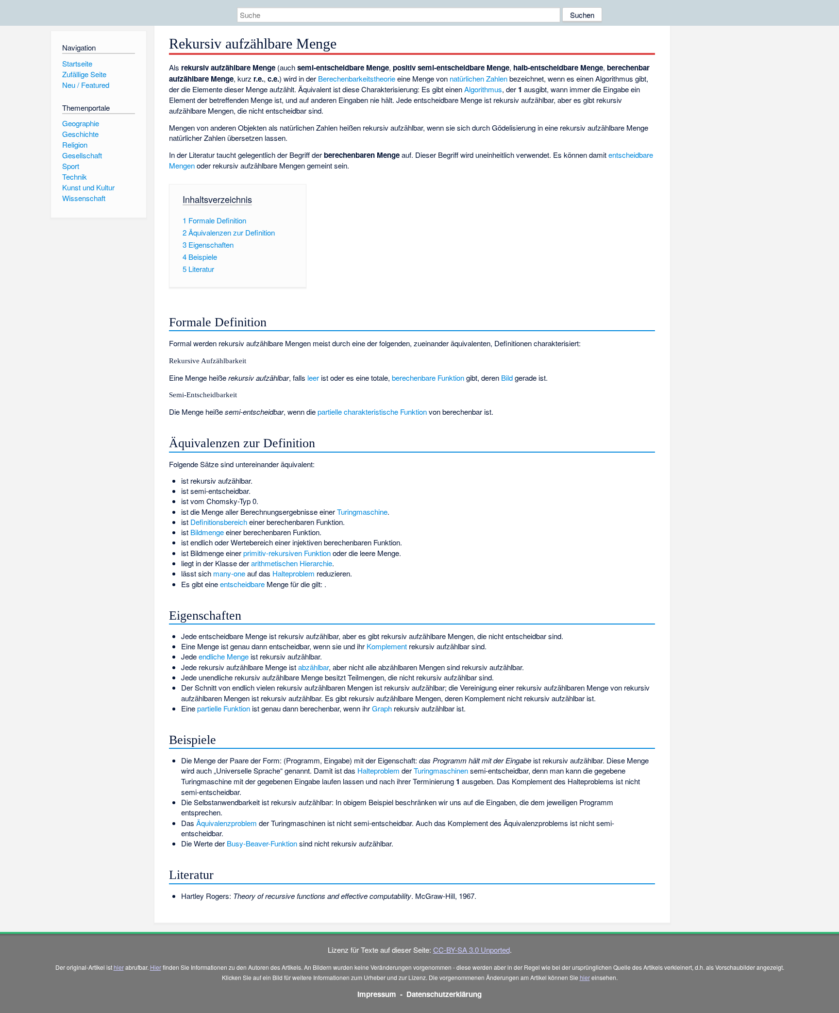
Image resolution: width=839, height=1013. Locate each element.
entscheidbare (242, 584)
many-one (229, 573)
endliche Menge (224, 656)
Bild (507, 377)
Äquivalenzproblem (226, 823)
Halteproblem (293, 573)
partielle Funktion (223, 708)
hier (119, 967)
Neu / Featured (85, 85)
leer (313, 377)
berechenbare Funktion (428, 377)
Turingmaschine (362, 511)
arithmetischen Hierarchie (291, 563)
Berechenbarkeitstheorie (356, 78)
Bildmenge (207, 532)
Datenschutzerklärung (444, 994)
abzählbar (313, 667)
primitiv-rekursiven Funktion (287, 553)
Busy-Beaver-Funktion (262, 843)
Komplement (387, 646)
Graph (382, 708)
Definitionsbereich (218, 522)
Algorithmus (483, 89)
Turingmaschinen (441, 770)
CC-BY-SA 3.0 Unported (471, 950)
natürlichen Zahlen (478, 78)
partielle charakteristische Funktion (372, 411)
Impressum (376, 994)
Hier (155, 967)
